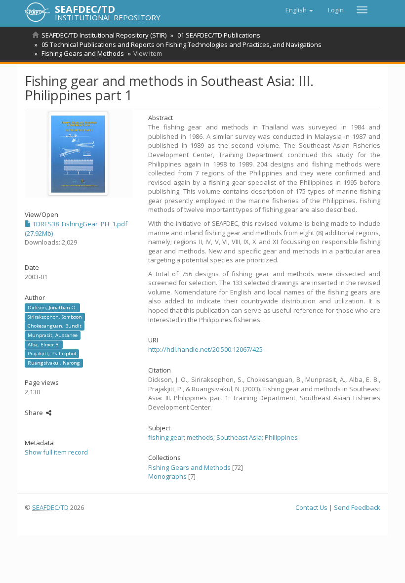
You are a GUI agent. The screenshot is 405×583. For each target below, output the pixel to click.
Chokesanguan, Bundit (54, 326)
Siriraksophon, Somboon (55, 317)
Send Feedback (357, 507)
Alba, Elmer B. (44, 344)
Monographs (167, 476)
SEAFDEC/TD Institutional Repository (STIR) (103, 35)
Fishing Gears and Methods (82, 53)
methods (200, 437)
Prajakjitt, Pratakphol (52, 353)
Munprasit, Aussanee (53, 335)
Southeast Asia (239, 437)
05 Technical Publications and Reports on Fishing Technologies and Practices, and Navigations (181, 44)
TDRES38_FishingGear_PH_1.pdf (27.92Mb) (76, 228)
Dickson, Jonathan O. (52, 307)
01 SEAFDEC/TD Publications (218, 35)
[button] (299, 10)
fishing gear (166, 437)
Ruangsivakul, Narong (54, 363)
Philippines (281, 437)
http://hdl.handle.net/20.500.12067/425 (205, 349)
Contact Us (311, 507)
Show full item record (56, 452)
